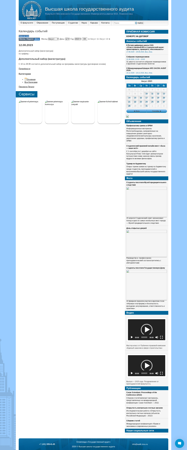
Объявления (133, 121)
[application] (146, 329)
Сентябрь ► (156, 111)
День (62, 39)
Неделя (30, 39)
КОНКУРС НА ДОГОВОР (137, 36)
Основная (31, 79)
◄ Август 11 (93, 39)
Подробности (24, 69)
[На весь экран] (161, 337)
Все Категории (31, 82)
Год (72, 39)
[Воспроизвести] (131, 337)
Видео (130, 313)
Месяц (22, 39)
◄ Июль (137, 111)
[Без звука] (156, 337)
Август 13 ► (105, 39)
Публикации (133, 388)
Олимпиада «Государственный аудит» (93, 442)
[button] (147, 330)
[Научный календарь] (127, 116)
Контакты (105, 23)
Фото (129, 178)
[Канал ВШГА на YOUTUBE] (109, 112)
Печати (26, 87)
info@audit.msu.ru (140, 444)
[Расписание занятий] (83, 112)
